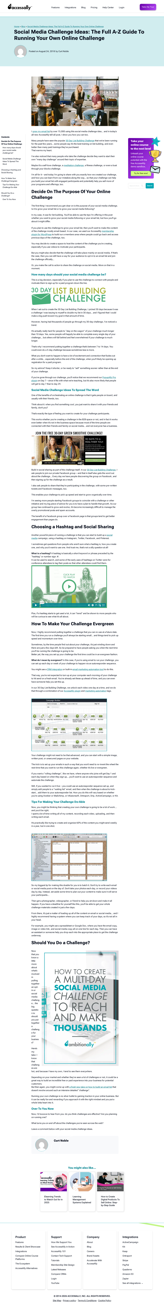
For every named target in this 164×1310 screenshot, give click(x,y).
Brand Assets (93, 1255)
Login (121, 7)
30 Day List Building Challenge (80, 140)
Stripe (125, 1260)
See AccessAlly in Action (62, 1246)
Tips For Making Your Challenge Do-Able (11, 186)
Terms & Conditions (87, 1300)
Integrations (70, 7)
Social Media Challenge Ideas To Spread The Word (12, 161)
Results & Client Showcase (27, 1246)
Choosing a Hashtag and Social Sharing (11, 171)
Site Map (57, 1300)
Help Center (108, 7)
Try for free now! (141, 173)
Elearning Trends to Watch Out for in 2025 (53, 1199)
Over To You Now (9, 199)
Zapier (125, 1278)
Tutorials (55, 1260)
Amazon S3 (128, 1274)
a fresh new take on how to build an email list (90, 1087)
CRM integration (54, 669)
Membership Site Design (62, 1265)
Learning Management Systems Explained (82, 1199)
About (90, 1242)
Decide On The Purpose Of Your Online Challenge (11, 142)
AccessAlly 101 (58, 1251)
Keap (124, 1251)
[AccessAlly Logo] (20, 7)
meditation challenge (74, 165)
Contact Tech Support (61, 1255)
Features (55, 7)
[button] (12, 138)
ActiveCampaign (130, 1242)
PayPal (125, 1265)
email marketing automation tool (88, 669)
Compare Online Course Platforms (26, 1257)
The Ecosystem (22, 1263)
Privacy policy (69, 1300)
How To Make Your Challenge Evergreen (9, 179)
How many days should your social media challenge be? (12, 150)
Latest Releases (58, 1269)
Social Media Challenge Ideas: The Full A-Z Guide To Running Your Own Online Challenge (65, 26)
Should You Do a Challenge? (7, 194)
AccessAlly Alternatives (26, 1268)
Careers (90, 1251)
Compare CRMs (58, 1274)
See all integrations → (132, 1283)
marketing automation (95, 691)
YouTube (55, 1283)
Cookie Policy (104, 1300)
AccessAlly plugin (72, 691)
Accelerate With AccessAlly (94, 1262)
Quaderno (127, 1269)
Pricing (94, 7)
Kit (123, 1246)
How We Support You (61, 1242)
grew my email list (41, 131)
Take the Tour (148, 7)
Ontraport (127, 1255)
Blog (83, 7)
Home (16, 26)
